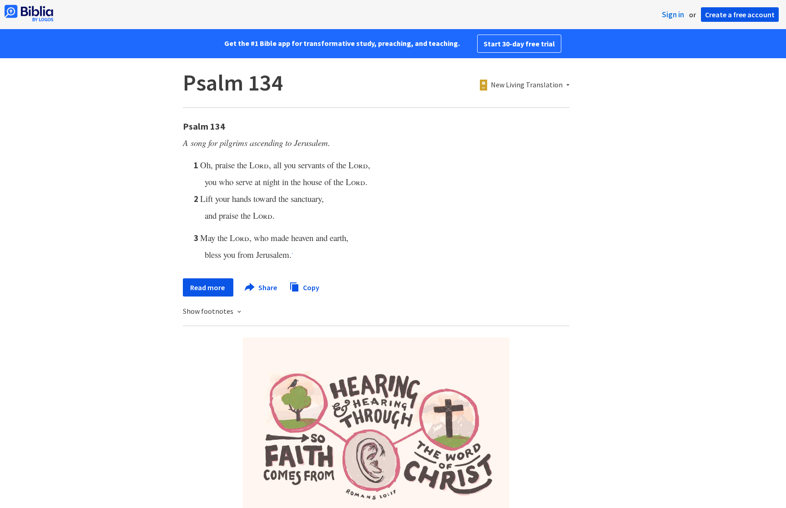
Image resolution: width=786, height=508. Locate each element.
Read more (208, 287)
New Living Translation (527, 85)
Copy (310, 287)
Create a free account (740, 14)
